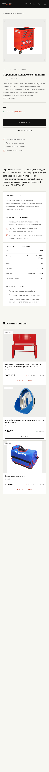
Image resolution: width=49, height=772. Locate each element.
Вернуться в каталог (14, 13)
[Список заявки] (34, 4)
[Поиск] (39, 3)
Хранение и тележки (18, 69)
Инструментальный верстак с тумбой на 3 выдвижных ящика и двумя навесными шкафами (23, 366)
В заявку (23, 122)
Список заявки (23, 131)
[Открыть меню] (44, 3)
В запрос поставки (24, 380)
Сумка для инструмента (15, 476)
